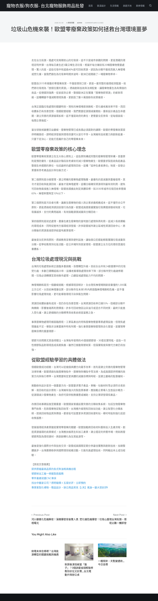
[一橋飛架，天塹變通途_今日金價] (112, 550)
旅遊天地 (127, 5)
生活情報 (114, 5)
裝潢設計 (101, 5)
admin (79, 23)
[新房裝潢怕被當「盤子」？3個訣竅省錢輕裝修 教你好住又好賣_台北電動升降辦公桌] (79, 551)
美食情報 (140, 5)
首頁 (90, 5)
